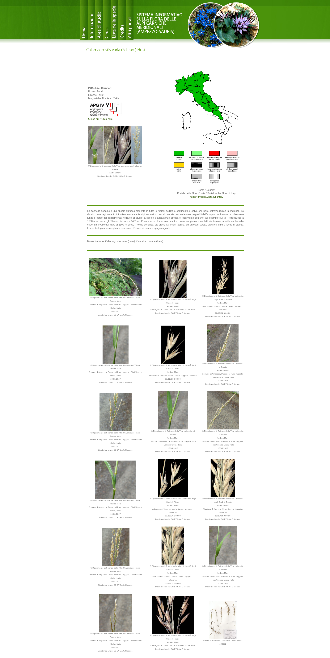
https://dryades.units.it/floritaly (206, 196)
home (84, 20)
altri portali (129, 20)
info (91, 20)
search (107, 20)
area (99, 20)
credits (122, 20)
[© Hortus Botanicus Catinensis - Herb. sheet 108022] (223, 619)
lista (114, 20)
